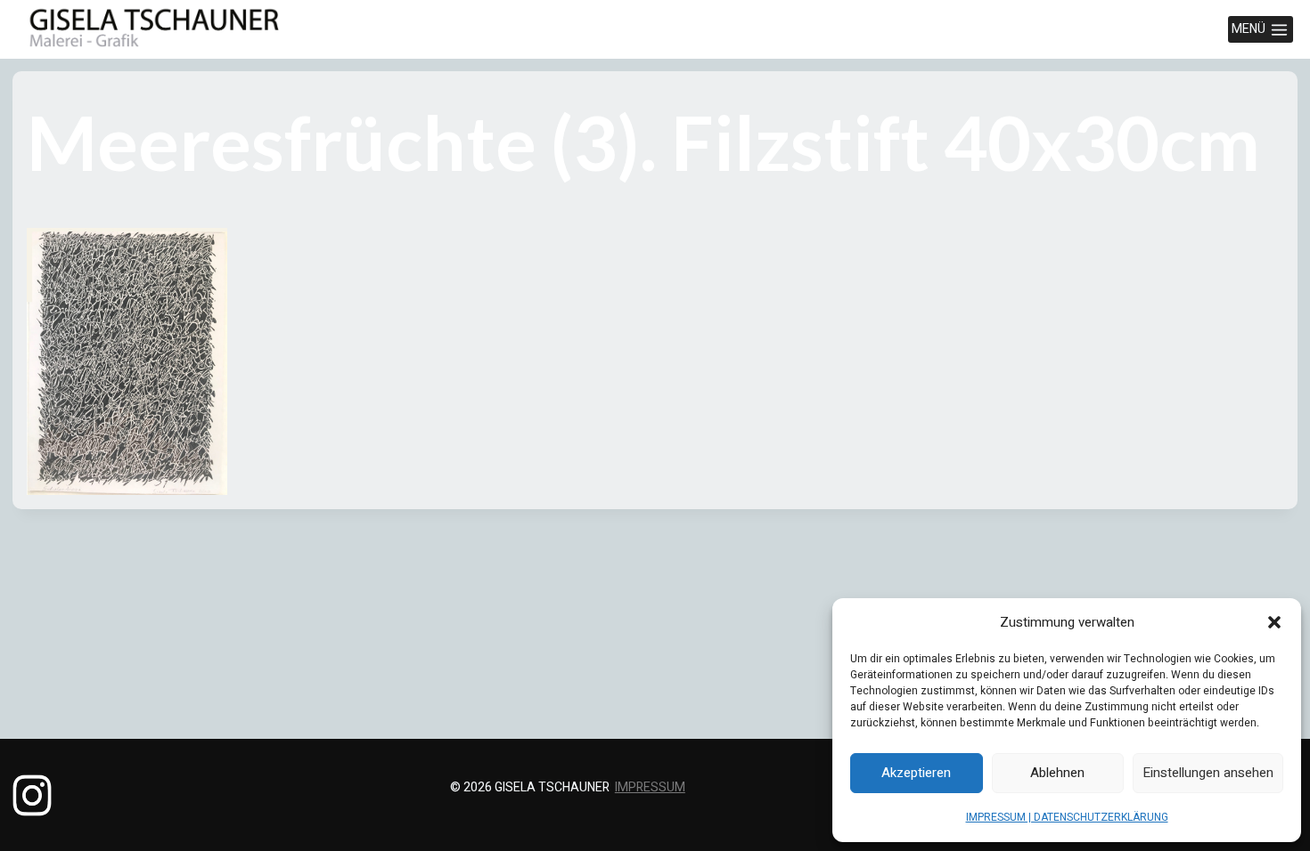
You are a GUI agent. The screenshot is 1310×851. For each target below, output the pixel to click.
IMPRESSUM (650, 787)
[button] (1274, 622)
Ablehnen (1057, 772)
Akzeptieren (916, 772)
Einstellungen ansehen (1207, 772)
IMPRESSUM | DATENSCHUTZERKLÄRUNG (1067, 817)
